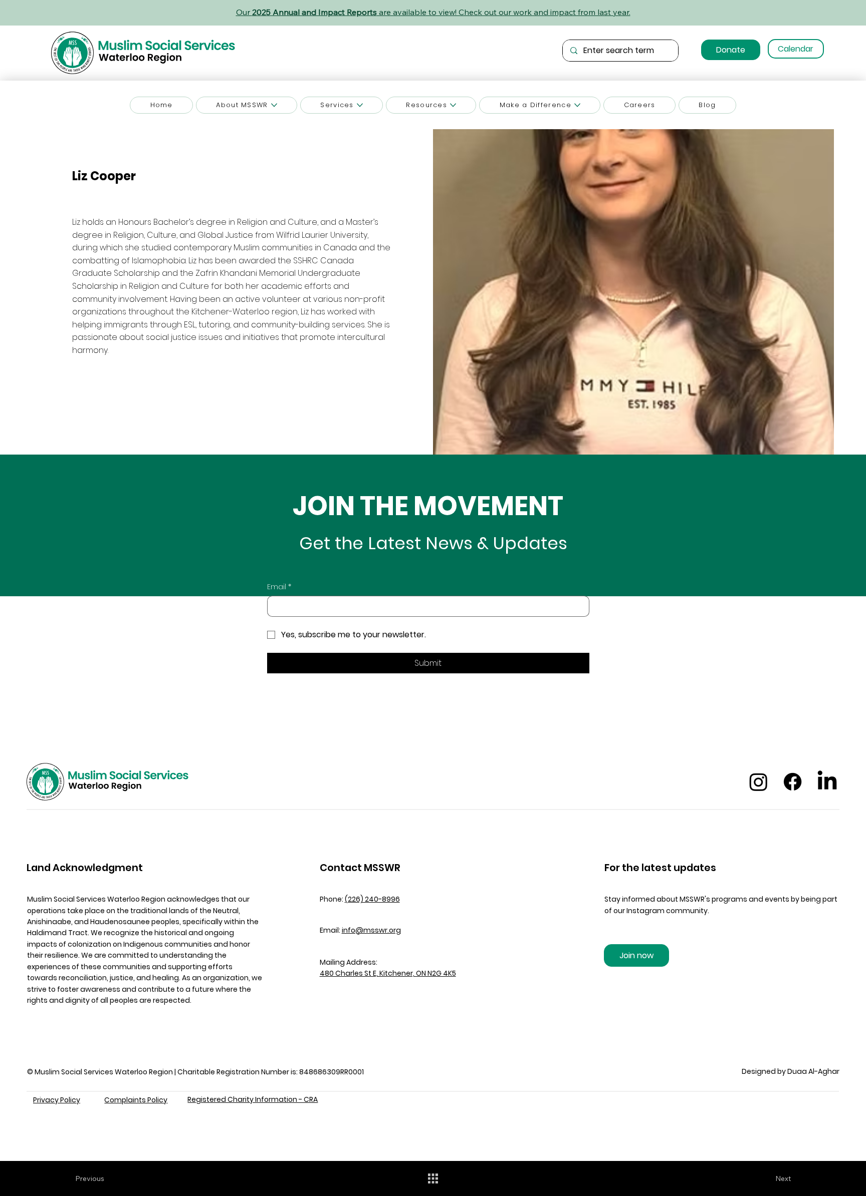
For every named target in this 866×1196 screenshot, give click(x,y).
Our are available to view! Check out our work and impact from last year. (433, 12)
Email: (360, 930)
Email (279, 587)
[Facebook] (792, 781)
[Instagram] (758, 781)
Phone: (332, 899)
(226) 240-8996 (372, 899)
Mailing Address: (348, 962)
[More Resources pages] (453, 105)
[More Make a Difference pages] (577, 105)
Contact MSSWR (360, 868)
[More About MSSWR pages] (274, 105)
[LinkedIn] (827, 781)
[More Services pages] (360, 105)
